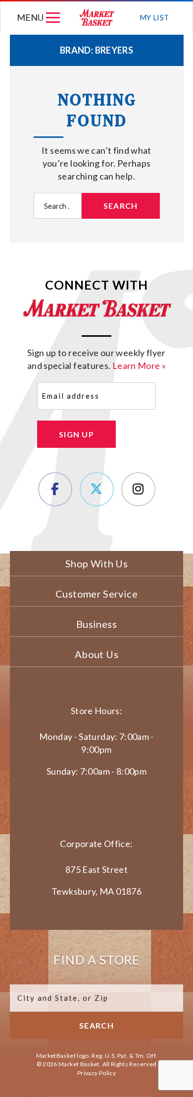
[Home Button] (97, 17)
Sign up (76, 434)
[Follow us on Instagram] (138, 489)
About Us (96, 654)
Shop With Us (96, 563)
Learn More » (139, 365)
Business (96, 624)
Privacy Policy (96, 1073)
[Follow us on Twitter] (97, 489)
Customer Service (96, 594)
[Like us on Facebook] (55, 489)
